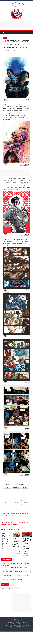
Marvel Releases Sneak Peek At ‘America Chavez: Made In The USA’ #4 (14, 524)
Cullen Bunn (19, 502)
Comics (5, 37)
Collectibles (17, 622)
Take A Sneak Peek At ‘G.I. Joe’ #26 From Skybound (14, 4)
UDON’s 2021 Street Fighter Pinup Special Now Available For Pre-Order (6, 539)
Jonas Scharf (5, 504)
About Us (9, 623)
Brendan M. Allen (14, 501)
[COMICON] (16, 9)
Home (6, 622)
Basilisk (4, 502)
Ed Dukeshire (26, 502)
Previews (19, 504)
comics (14, 502)
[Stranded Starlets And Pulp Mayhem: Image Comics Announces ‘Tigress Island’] (27, 533)
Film (13, 622)
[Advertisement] (21, 602)
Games (23, 622)
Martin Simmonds (12, 504)
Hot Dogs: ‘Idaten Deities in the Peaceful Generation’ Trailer (15, 515)
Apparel (27, 622)
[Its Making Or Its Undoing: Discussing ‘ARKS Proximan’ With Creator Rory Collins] (16, 533)
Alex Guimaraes (24, 501)
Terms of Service (23, 623)
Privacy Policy (15, 623)
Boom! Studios (9, 502)
